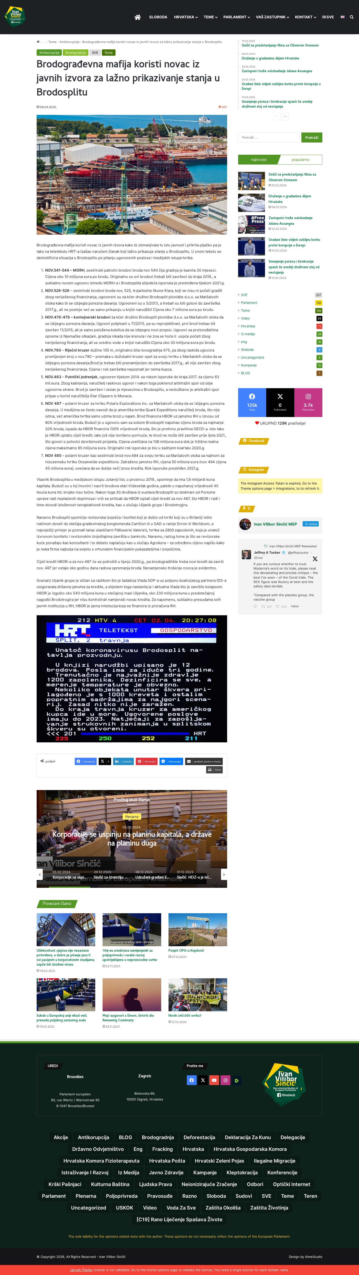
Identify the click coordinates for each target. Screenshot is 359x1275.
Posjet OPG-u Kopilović (186, 951)
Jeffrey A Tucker (267, 552)
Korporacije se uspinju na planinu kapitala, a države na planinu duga (132, 839)
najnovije (259, 159)
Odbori (255, 1184)
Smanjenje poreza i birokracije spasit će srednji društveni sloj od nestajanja (294, 267)
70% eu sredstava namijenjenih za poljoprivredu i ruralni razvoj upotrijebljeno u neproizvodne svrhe (130, 955)
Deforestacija (199, 1137)
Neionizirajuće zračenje (209, 1184)
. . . (42, 42)
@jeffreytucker (298, 552)
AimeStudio (313, 1257)
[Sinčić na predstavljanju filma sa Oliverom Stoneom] (251, 181)
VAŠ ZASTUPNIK (270, 17)
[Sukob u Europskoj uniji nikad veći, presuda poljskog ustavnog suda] (66, 994)
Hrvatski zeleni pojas (219, 1161)
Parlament (234, 17)
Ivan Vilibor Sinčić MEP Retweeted (293, 546)
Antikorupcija (69, 42)
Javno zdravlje (166, 1173)
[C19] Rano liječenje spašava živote (179, 1219)
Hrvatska (184, 17)
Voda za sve (181, 1208)
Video (245, 318)
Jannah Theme (81, 1270)
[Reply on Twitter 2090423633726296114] (256, 607)
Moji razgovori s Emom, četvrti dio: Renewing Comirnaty (129, 1018)
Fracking (162, 1149)
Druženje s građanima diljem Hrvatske (290, 199)
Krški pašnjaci (65, 1184)
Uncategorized (252, 357)
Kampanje (249, 365)
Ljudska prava (155, 1184)
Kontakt (304, 17)
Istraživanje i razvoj (85, 1173)
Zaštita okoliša (223, 1208)
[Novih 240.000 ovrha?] (198, 994)
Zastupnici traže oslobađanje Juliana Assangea (291, 221)
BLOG (245, 373)
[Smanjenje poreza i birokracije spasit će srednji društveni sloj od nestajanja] (251, 268)
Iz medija (248, 334)
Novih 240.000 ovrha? (185, 1016)
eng (244, 342)
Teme (209, 17)
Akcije (61, 1137)
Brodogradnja (75, 53)
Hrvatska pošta (167, 1161)
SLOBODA (158, 17)
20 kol (258, 558)
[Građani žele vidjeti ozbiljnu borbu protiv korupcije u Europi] (251, 246)
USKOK (124, 1208)
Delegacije (293, 1137)
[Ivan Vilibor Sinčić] (15, 17)
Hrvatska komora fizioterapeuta (101, 1161)
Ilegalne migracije (275, 1161)
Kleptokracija (242, 1173)
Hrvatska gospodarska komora (250, 1149)
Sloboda (247, 350)
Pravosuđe (160, 1196)
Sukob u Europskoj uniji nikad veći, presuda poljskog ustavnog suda (62, 1018)
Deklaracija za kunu (248, 1137)
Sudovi (244, 1196)
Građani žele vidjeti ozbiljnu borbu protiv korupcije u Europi (294, 243)
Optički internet (291, 1184)
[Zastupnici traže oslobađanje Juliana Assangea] (251, 224)
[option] (132, 839)
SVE (330, 17)
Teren (310, 1196)
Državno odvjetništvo (98, 1149)
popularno (300, 159)
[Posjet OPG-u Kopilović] (198, 929)
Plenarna (131, 816)
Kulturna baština (110, 1184)
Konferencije (282, 1173)
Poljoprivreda (121, 1196)
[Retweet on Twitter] (265, 546)
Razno (189, 1196)
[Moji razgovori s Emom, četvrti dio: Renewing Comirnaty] (132, 994)
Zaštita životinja (269, 1208)
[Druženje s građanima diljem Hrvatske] (251, 203)
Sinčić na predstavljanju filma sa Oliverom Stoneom (292, 177)
